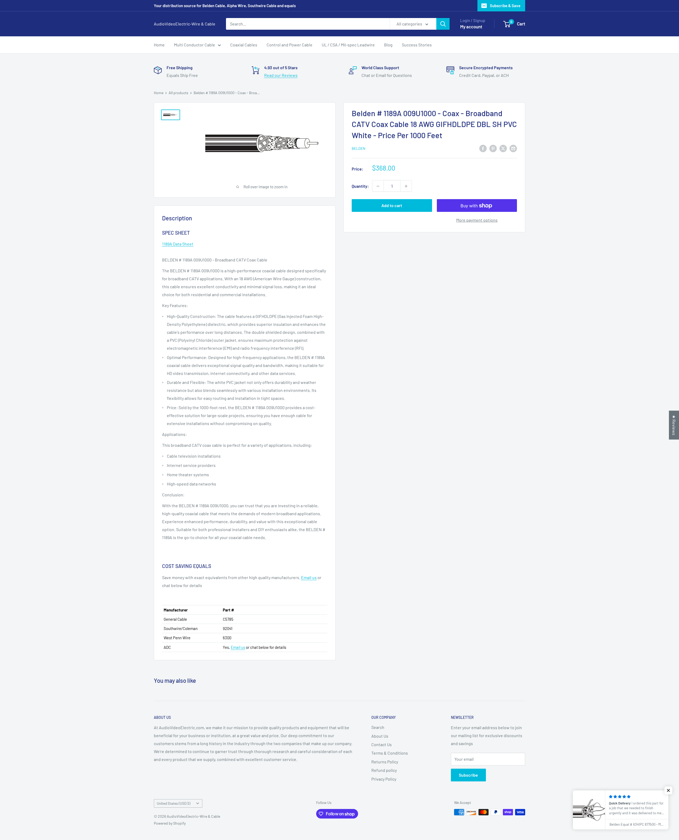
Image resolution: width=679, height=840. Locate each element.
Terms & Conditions (389, 752)
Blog (388, 44)
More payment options (477, 220)
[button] (668, 790)
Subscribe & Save (505, 5)
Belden (358, 148)
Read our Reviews (281, 75)
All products (178, 92)
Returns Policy (384, 761)
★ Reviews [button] (674, 425)
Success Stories (417, 44)
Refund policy (384, 770)
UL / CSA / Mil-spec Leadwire (348, 44)
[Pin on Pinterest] (493, 148)
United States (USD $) (173, 803)
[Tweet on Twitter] (503, 148)
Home (159, 44)
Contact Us (381, 744)
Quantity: (360, 186)
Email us (309, 577)
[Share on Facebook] (483, 148)
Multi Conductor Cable (194, 44)
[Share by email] (513, 148)
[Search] (443, 24)
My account (471, 26)
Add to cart (391, 205)
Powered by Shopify (170, 823)
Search (377, 727)
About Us (379, 735)
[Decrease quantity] (378, 186)
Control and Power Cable (289, 44)
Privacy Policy (383, 778)
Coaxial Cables (243, 44)
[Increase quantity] (406, 186)
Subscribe (468, 774)
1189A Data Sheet (177, 243)
